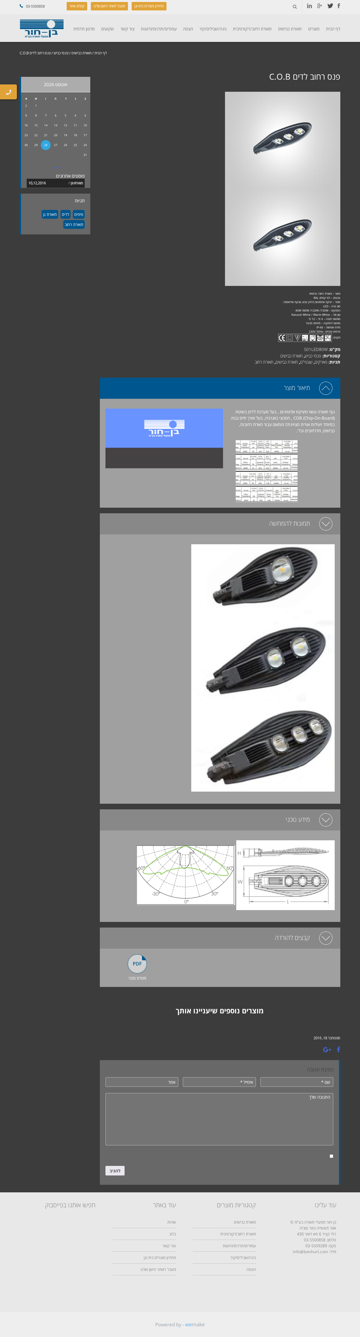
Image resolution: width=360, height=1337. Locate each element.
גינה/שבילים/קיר (212, 29)
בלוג (172, 1234)
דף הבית (333, 29)
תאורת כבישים (290, 29)
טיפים (78, 214)
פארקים (321, 362)
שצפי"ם (306, 362)
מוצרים (314, 29)
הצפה (188, 29)
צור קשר (127, 29)
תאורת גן (77, 182)
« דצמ (57, 167)
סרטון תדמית (84, 29)
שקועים (107, 29)
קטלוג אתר (76, 5)
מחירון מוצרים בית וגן (149, 5)
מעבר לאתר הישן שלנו (109, 5)
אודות (171, 1222)
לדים (65, 214)
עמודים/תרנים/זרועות (159, 29)
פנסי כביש (61, 52)
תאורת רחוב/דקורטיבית (252, 29)
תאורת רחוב (264, 362)
